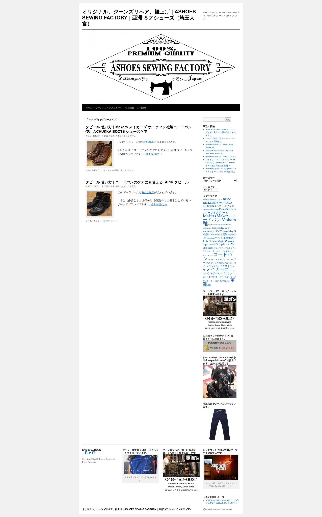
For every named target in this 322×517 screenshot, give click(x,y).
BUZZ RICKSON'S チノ (217, 201)
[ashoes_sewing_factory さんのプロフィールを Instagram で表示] (93, 452)
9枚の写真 (148, 141)
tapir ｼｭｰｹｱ (226, 244)
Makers (209, 215)
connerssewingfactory (211, 209)
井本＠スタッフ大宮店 (126, 135)
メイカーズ (217, 269)
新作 (222, 281)
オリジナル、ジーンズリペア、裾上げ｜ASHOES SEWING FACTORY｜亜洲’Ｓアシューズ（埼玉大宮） (139, 17)
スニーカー (229, 263)
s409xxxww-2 (208, 228)
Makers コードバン (219, 217)
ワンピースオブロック (219, 273)
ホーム (89, 107)
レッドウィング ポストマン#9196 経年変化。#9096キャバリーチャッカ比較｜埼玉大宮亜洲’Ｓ (220, 162)
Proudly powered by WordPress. (219, 509)
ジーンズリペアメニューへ (109, 107)
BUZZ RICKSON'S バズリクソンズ (218, 204)
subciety (231, 241)
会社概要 (129, 107)
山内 (217, 280)
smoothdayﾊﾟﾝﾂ (219, 241)
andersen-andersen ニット (212, 199)
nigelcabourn (213, 224)
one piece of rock (224, 224)
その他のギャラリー (95, 170)
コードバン (217, 256)
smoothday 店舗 (219, 234)
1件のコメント (111, 220)
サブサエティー (226, 259)
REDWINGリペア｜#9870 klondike (220, 156)
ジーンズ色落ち (217, 263)
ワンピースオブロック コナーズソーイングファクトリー (219, 277)
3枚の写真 (148, 192)
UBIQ (205, 248)
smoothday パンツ (212, 231)
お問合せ (141, 107)
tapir (205, 244)
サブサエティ (213, 259)
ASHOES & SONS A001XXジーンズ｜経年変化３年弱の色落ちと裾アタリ (221, 132)
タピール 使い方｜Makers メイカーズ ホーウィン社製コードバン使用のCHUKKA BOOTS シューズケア (139, 129)
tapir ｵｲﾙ (213, 244)
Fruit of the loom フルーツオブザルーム (219, 210)
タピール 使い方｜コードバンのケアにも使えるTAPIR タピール (137, 181)
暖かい (227, 281)
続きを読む (154, 154)
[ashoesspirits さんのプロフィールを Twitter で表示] (90, 452)
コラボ (210, 255)
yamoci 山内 (214, 247)
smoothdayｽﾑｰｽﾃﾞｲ (214, 238)
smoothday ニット (222, 227)
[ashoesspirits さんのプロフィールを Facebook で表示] (86, 452)
